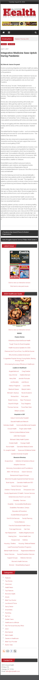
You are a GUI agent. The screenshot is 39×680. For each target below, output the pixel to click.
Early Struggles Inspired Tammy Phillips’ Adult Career (19, 239)
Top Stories (11, 44)
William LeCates (19, 411)
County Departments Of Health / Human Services (19, 493)
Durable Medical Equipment (19, 515)
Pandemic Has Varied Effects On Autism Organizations (15, 233)
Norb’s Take (9, 645)
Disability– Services (19, 500)
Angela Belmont (14, 371)
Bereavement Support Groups (19, 475)
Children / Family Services (13, 489)
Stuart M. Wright (13, 403)
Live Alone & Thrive (11, 603)
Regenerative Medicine (28, 550)
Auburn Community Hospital (19, 418)
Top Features (9, 590)
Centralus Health (8, 425)
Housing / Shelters (10, 543)
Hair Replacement (10, 533)
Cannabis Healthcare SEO (25, 482)
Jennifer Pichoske (24, 378)
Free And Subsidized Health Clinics (19, 525)
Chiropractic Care (29, 489)
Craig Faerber (26, 371)
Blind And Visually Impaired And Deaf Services (19, 479)
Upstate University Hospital (19, 454)
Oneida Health (13, 443)
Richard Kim (15, 396)
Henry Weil (12, 378)
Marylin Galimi (26, 389)
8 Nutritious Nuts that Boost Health (19, 340)
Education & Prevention (19, 511)
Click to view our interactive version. (19, 282)
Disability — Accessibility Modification (19, 504)
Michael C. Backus (13, 393)
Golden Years (9, 619)
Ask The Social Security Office (14, 625)
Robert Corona (13, 400)
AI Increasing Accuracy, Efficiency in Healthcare (19, 364)
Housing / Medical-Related (26, 543)
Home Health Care (25, 536)
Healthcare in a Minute (12, 622)
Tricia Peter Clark (26, 407)
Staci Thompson (25, 400)
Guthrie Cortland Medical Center (19, 432)
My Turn (7, 616)
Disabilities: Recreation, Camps (19, 507)
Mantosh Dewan (14, 389)
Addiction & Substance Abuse (25, 461)
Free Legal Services (15, 529)
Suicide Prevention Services (25, 554)
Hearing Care (12, 536)
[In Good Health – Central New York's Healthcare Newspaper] (4, 32)
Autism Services (27, 472)
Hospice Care (15, 540)
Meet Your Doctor (10, 600)
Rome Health (10, 446)
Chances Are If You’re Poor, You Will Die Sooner (19, 351)
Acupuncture (9, 461)
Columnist (8, 584)
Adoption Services (19, 464)
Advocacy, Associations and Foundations (19, 468)
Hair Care (27, 529)
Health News (9, 587)
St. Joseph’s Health (9, 450)
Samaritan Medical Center (25, 446)
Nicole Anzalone (27, 393)
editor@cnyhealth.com (13, 671)
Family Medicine (19, 522)
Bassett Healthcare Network (19, 421)
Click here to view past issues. (19, 286)
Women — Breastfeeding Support (19, 565)
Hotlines (25, 540)
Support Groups (12, 558)
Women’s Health (10, 594)
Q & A (6, 629)
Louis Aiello (26, 385)
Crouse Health (12, 429)
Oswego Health (25, 443)
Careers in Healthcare (11, 638)
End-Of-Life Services (13, 518)
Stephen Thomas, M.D (22, 39)
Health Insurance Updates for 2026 (19, 348)
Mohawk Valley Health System (19, 439)
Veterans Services (26, 558)
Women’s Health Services (20, 561)
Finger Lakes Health (25, 429)
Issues (7, 597)
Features (4, 44)
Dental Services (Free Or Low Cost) (19, 497)
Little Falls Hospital (19, 436)
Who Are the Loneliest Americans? (19, 355)
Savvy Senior (9, 606)
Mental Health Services (11, 550)
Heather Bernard (25, 375)
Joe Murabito (14, 382)
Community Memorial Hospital (26, 425)
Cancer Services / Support (19, 486)
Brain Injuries (10, 482)
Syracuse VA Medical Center (27, 450)
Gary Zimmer (13, 375)
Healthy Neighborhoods (26, 533)
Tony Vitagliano (26, 403)
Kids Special (9, 632)
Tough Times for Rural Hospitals (19, 344)
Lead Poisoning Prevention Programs (19, 547)
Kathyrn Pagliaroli (14, 385)
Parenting (8, 613)
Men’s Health (9, 635)
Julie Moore (25, 382)
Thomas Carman (13, 407)
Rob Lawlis (24, 396)
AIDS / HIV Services (13, 472)
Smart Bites (8, 610)
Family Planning (27, 518)
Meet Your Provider (11, 641)
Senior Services (9, 554)
